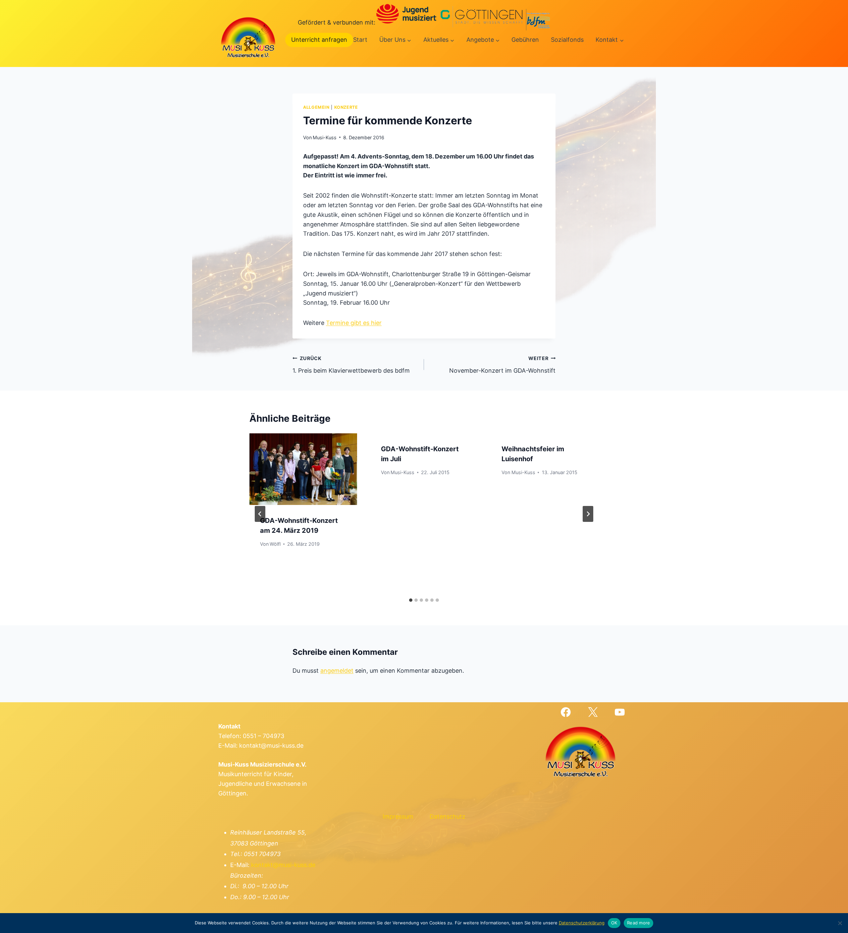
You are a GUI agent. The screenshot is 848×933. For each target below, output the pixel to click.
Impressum (398, 816)
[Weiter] (588, 514)
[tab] (410, 600)
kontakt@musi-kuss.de (283, 864)
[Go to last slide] (260, 514)
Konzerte (346, 107)
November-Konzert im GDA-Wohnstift (502, 364)
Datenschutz (447, 816)
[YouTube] (620, 712)
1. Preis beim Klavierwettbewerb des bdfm (351, 364)
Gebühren (525, 39)
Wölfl (275, 544)
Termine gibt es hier (354, 322)
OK (614, 922)
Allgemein (316, 107)
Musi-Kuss (325, 137)
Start (360, 39)
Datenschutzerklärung (582, 922)
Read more (638, 922)
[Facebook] (565, 712)
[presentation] (303, 469)
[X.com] (593, 712)
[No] (839, 923)
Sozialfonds (567, 39)
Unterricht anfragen (319, 39)
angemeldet (336, 670)
